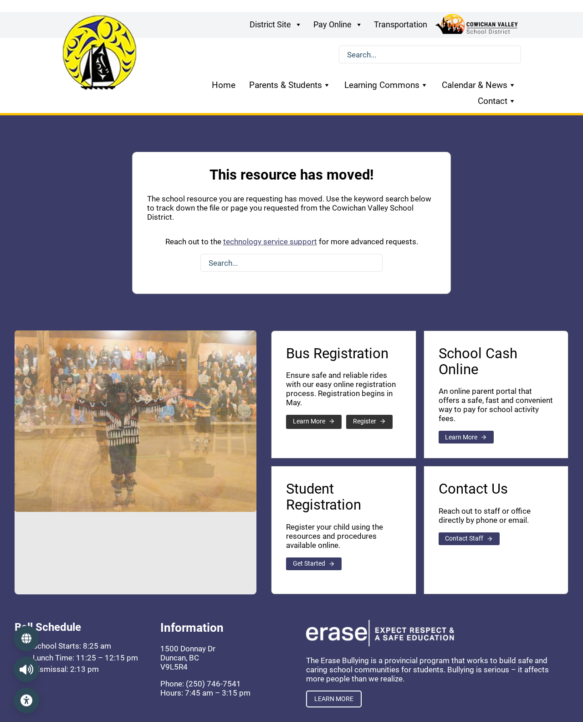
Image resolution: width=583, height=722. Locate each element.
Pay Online (332, 24)
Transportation (400, 24)
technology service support (270, 241)
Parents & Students (285, 85)
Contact (492, 101)
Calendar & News (474, 85)
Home (223, 85)
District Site (270, 24)
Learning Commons (381, 85)
